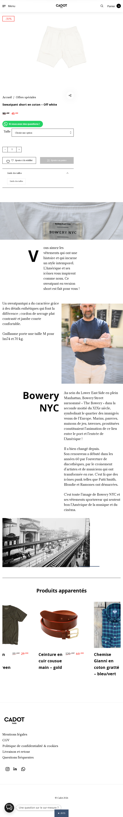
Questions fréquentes (18, 757)
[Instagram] (7, 769)
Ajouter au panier (59, 160)
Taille (7, 131)
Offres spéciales (26, 97)
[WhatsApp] (23, 769)
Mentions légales (14, 734)
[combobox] (43, 133)
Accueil (7, 97)
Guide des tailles (16, 181)
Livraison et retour (16, 752)
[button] (9, 808)
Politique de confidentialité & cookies (30, 746)
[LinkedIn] (15, 769)
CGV (5, 740)
